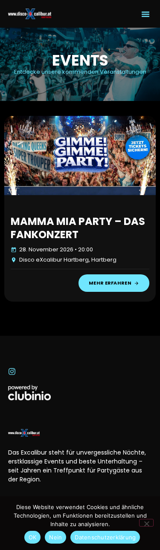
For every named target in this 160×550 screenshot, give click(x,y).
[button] (145, 14)
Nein (55, 537)
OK (33, 537)
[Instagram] (12, 371)
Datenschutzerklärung (105, 537)
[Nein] (146, 523)
